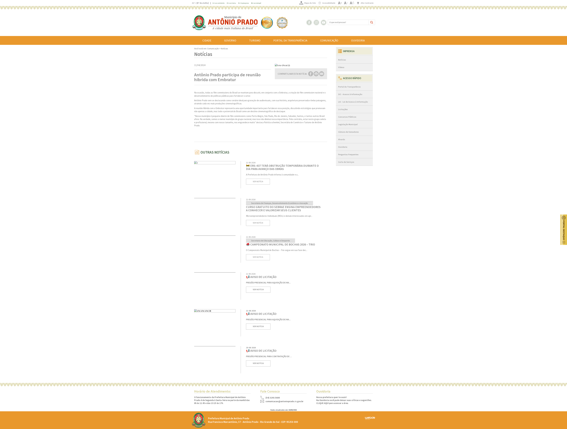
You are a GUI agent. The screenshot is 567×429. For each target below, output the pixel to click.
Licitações (343, 109)
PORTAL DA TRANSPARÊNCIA (290, 40)
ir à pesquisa (243, 3)
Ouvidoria (342, 147)
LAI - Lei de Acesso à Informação (353, 101)
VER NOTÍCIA (258, 181)
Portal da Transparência (349, 86)
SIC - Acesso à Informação (350, 94)
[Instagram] (316, 22)
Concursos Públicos (347, 117)
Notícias (342, 59)
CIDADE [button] (206, 40)
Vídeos (341, 67)
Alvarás (341, 139)
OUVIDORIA (358, 40)
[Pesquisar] (371, 22)
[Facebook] (309, 22)
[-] (346, 3)
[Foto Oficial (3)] (301, 65)
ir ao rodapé (256, 3)
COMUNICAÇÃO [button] (329, 40)
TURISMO (254, 40)
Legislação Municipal (348, 124)
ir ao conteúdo (218, 3)
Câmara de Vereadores (348, 132)
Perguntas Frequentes (348, 154)
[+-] (352, 3)
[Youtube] (324, 22)
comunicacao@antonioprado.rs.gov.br (284, 401)
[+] (340, 3)
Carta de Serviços (346, 162)
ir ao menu (231, 3)
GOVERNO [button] (230, 40)
